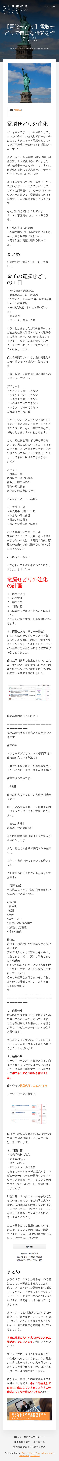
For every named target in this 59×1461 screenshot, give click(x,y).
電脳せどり (16, 49)
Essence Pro (27, 1453)
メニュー (50, 7)
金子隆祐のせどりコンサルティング (16, 9)
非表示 (18, 110)
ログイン (35, 1455)
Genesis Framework (45, 1453)
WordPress (24, 1455)
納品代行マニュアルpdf (33, 1086)
